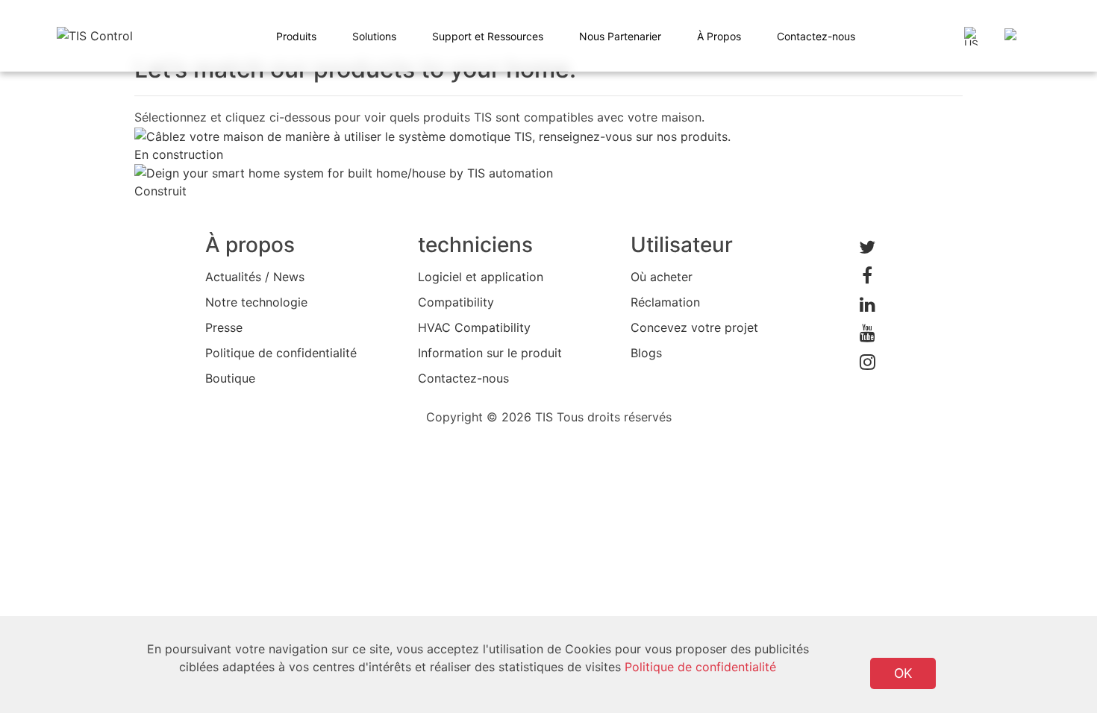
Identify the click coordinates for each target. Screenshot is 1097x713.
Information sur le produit (490, 352)
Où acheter (662, 276)
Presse (224, 327)
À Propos (719, 36)
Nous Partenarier (620, 36)
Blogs (646, 352)
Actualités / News (254, 276)
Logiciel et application (480, 276)
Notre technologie (256, 302)
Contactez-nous (816, 36)
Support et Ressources (487, 36)
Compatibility (456, 302)
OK (903, 673)
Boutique (230, 378)
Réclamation (665, 302)
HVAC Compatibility (474, 327)
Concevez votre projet (694, 327)
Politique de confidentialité (281, 352)
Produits (296, 36)
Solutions (374, 36)
